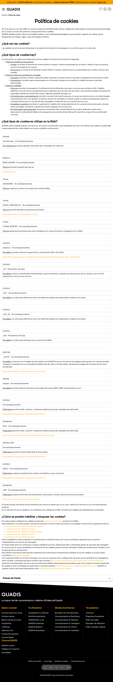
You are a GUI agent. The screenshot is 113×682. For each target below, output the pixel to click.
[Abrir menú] (3, 9)
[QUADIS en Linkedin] (51, 667)
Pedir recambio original (95, 627)
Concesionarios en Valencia (66, 620)
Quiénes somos (8, 645)
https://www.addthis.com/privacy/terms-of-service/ (24, 371)
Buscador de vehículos (95, 623)
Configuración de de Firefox (20, 529)
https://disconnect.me (87, 566)
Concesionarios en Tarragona (67, 623)
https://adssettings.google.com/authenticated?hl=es (24, 414)
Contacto (90, 613)
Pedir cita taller (92, 620)
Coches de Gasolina (10, 634)
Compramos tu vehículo (38, 613)
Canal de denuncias (78, 661)
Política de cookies (34, 661)
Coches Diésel (8, 637)
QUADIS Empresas (36, 623)
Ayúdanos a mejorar (61, 661)
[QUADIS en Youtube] (68, 667)
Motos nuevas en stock (11, 620)
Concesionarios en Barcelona (67, 616)
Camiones (6, 627)
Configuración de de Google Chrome (24, 532)
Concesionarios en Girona (66, 627)
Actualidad (6, 652)
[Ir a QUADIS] (52, 9)
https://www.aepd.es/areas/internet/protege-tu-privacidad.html (77, 561)
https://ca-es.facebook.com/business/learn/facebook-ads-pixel (28, 435)
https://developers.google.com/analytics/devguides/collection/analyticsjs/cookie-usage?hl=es (41, 257)
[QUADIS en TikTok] (45, 667)
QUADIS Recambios (36, 630)
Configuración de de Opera (20, 537)
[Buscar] (109, 9)
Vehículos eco (7, 630)
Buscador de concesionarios (67, 613)
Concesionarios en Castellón (67, 630)
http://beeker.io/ (9, 172)
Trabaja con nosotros (10, 649)
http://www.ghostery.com (66, 566)
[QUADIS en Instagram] (62, 667)
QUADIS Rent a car (36, 620)
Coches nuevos (8, 616)
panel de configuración (53, 521)
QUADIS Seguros (35, 627)
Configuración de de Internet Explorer (24, 526)
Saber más (101, 2)
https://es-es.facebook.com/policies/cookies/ (21, 499)
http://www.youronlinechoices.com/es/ (55, 568)
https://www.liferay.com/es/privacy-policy (20, 214)
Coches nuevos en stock (12, 613)
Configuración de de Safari (20, 534)
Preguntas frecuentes (95, 616)
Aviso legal (48, 661)
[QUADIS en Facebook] (56, 667)
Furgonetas (6, 623)
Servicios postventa (36, 616)
